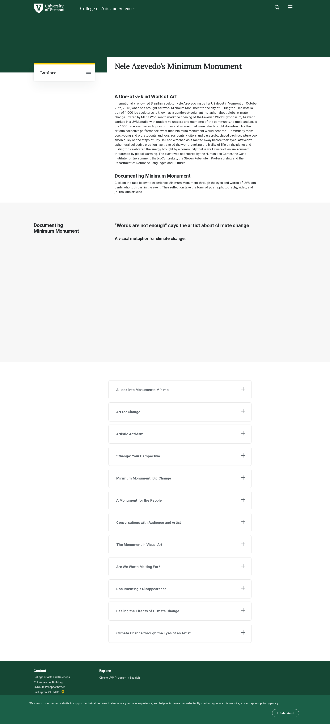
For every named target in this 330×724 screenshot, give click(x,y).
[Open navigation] (88, 72)
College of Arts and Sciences (107, 8)
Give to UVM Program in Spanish (119, 677)
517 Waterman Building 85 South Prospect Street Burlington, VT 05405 (49, 687)
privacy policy (269, 703)
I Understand (285, 713)
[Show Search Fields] (276, 7)
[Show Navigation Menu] (290, 7)
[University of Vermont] (32, 13)
